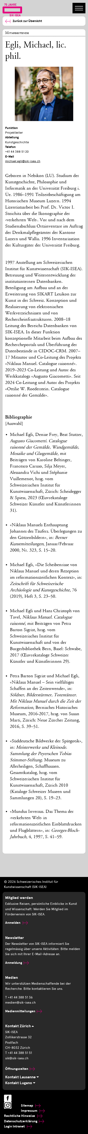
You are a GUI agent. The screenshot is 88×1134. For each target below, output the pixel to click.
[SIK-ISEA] (12, 9)
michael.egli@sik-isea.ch (22, 161)
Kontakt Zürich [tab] (18, 1026)
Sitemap (27, 1106)
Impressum (29, 1111)
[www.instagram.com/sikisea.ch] (7, 1105)
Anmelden (13, 923)
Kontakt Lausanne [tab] (21, 1077)
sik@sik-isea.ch (16, 1058)
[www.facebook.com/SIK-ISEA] (7, 1098)
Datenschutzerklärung (20, 1121)
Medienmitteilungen (20, 1011)
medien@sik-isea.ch (20, 1003)
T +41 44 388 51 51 (18, 1053)
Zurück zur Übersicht (27, 21)
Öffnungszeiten (16, 1069)
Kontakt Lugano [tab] (19, 1083)
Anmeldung (13, 963)
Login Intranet (14, 1126)
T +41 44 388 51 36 (19, 997)
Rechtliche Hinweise (20, 1116)
